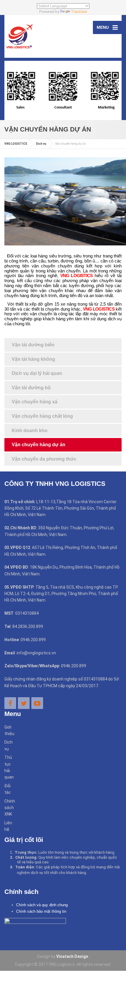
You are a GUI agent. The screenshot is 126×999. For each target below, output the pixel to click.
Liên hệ (7, 826)
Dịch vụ (7, 745)
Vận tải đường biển (33, 344)
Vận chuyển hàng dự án (38, 444)
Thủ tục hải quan (7, 767)
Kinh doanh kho (29, 430)
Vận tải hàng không (33, 359)
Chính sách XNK (7, 808)
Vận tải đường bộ (31, 387)
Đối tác (7, 789)
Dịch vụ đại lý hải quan (37, 373)
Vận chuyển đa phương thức (44, 458)
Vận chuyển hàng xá (34, 401)
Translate (79, 11)
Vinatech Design (72, 956)
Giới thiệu (7, 730)
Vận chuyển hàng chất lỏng (42, 416)
